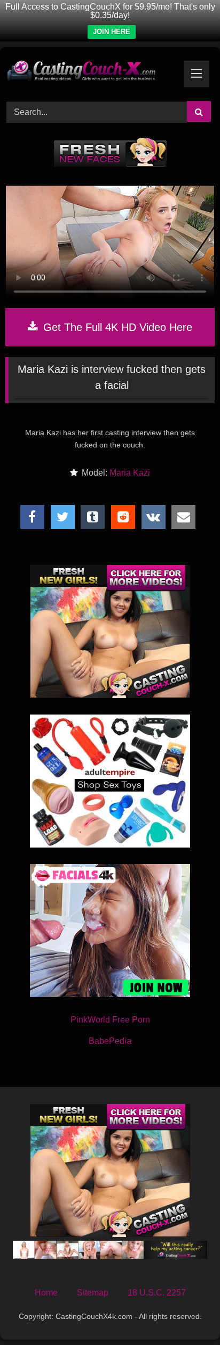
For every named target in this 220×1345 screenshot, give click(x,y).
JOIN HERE (111, 32)
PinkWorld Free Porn (110, 1019)
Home (46, 1292)
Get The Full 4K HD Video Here (116, 327)
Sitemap (92, 1292)
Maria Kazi (129, 472)
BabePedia (110, 1040)
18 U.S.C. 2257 (157, 1292)
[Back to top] (187, 1313)
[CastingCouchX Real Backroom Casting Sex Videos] (90, 72)
